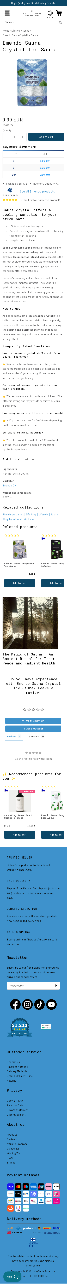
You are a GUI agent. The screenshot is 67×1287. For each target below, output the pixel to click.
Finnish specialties (13, 514)
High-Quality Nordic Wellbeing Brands (31, 3)
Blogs (10, 1158)
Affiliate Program (17, 1144)
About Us (12, 1134)
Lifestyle (15, 30)
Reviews (11, 1139)
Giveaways (13, 1148)
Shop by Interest (12, 519)
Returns (11, 1080)
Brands (11, 1162)
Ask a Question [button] (35, 728)
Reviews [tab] (11, 736)
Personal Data (15, 1105)
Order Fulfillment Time (20, 1076)
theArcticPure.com (45, 1271)
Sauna (25, 30)
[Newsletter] (56, 985)
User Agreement (16, 1114)
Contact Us (13, 1062)
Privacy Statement (17, 1110)
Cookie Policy (15, 1100)
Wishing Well (14, 1153)
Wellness (29, 519)
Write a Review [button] (35, 720)
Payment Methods (17, 1066)
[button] (50, 13)
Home (6, 30)
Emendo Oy (9, 485)
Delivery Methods (17, 1071)
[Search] (60, 22)
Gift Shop (31, 514)
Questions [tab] (34, 736)
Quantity (7, 130)
